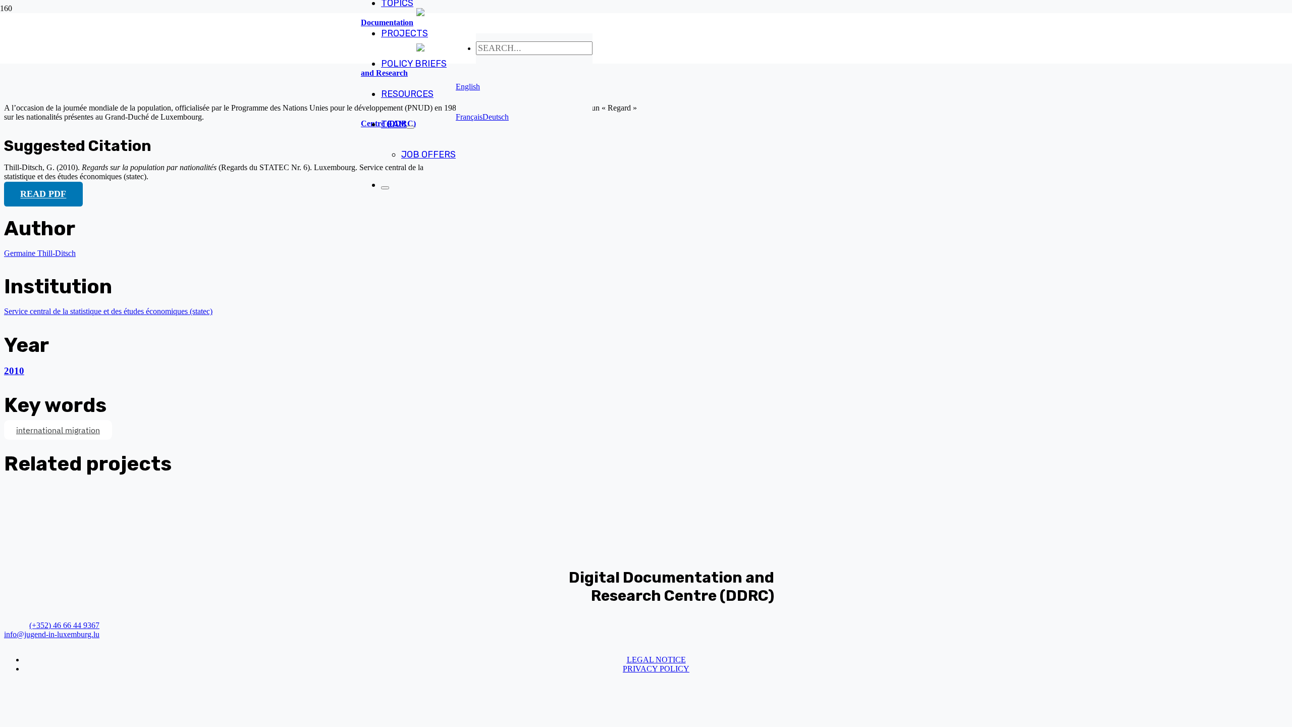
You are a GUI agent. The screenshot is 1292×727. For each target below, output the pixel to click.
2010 (14, 371)
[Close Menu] (385, 187)
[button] (468, 86)
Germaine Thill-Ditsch (40, 253)
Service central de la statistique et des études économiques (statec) (108, 311)
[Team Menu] (410, 127)
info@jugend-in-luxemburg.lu (51, 634)
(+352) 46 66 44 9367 (64, 625)
